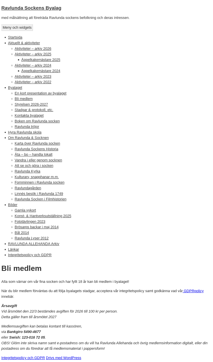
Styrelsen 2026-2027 (31, 104)
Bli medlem (24, 99)
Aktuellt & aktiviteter (24, 43)
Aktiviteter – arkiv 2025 (33, 54)
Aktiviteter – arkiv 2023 (33, 76)
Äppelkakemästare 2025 (40, 60)
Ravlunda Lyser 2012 (32, 238)
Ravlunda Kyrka (27, 171)
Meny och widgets (17, 27)
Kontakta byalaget (29, 115)
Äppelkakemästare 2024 (40, 71)
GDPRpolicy (193, 291)
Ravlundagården (28, 188)
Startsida (15, 37)
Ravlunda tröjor (27, 126)
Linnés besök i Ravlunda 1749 (39, 194)
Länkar (13, 249)
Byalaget (15, 87)
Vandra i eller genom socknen (38, 160)
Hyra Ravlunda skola (24, 132)
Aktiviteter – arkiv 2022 (33, 82)
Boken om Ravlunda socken (37, 121)
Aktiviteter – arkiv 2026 (33, 48)
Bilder (12, 205)
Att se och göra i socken (34, 165)
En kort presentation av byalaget (40, 93)
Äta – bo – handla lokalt (33, 154)
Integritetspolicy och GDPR (30, 255)
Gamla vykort (25, 210)
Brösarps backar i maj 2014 (37, 227)
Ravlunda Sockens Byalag (31, 8)
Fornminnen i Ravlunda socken (39, 182)
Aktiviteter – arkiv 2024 (33, 65)
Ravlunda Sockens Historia (36, 149)
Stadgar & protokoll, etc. (34, 110)
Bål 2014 (22, 233)
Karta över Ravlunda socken (37, 143)
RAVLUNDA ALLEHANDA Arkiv (33, 244)
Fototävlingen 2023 (30, 221)
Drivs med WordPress (63, 358)
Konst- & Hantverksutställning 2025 (43, 216)
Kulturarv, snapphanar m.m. (37, 177)
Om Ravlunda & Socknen (28, 138)
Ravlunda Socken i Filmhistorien (40, 199)
